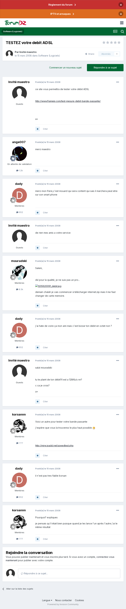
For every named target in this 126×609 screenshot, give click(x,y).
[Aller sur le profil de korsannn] (19, 426)
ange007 (19, 142)
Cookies (79, 600)
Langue (46, 600)
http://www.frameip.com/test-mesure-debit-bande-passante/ (68, 101)
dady (19, 183)
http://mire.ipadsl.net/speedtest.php (54, 445)
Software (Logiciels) (49, 55)
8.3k (20, 289)
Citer (45, 129)
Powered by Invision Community (63, 604)
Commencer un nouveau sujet (65, 67)
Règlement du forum (60, 4)
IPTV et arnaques (60, 13)
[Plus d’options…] (117, 82)
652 (20, 212)
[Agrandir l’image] (94, 427)
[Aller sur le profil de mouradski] (19, 272)
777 (20, 443)
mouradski (19, 261)
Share (90, 54)
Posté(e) (47, 82)
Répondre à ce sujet (105, 67)
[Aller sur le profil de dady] (19, 195)
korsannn (19, 414)
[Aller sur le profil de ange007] (19, 153)
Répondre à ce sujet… (35, 573)
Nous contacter (63, 600)
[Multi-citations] (37, 129)
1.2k (20, 170)
